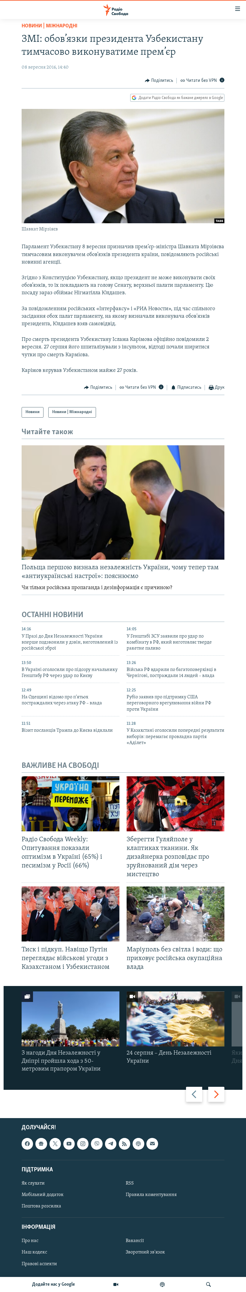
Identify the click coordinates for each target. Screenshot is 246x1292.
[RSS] (124, 1144)
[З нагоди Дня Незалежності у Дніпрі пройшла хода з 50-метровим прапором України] (70, 1018)
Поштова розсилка (41, 1206)
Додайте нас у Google (53, 1284)
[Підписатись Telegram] (110, 1144)
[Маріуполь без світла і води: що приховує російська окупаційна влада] (175, 913)
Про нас (30, 1241)
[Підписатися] (152, 1144)
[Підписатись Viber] (96, 1144)
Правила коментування (151, 1194)
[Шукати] (209, 1284)
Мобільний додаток (43, 1194)
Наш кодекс (34, 1252)
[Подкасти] (162, 1284)
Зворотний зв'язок (145, 1252)
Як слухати (33, 1183)
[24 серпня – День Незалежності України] (175, 1018)
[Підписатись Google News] (41, 1144)
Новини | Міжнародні (49, 26)
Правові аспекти (39, 1264)
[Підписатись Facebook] (27, 1144)
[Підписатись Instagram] (82, 1144)
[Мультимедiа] (116, 1284)
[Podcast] (138, 1144)
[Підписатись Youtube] (69, 1144)
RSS (130, 1183)
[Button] (159, 81)
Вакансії (135, 1241)
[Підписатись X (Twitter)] (55, 1144)
